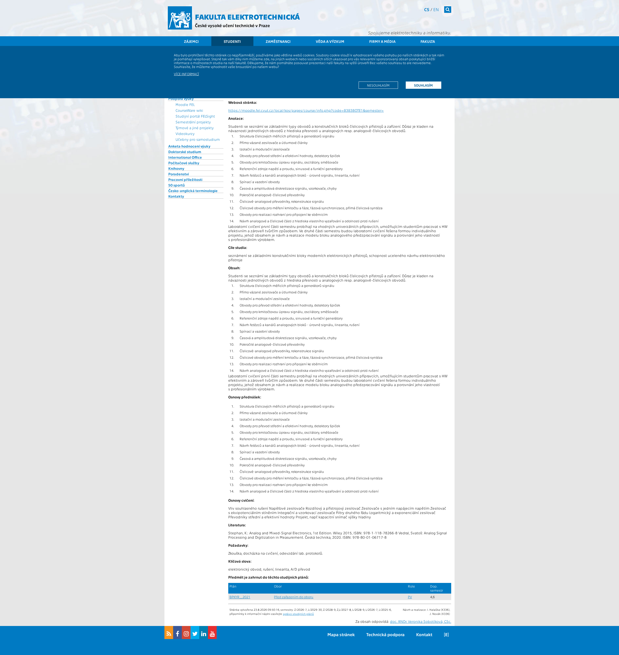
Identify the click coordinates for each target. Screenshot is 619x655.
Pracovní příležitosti (185, 179)
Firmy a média (382, 41)
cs (426, 9)
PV (410, 597)
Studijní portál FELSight (195, 116)
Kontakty (176, 196)
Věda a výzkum (330, 41)
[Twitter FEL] (195, 632)
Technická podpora (385, 634)
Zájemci (191, 41)
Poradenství (178, 174)
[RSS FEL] (168, 632)
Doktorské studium (184, 151)
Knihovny (176, 168)
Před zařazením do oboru (293, 597)
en (436, 9)
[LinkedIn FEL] (203, 632)
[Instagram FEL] (186, 632)
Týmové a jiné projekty (195, 128)
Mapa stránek (341, 634)
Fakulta (427, 41)
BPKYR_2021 (239, 597)
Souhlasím (423, 85)
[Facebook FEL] (177, 632)
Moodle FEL (185, 104)
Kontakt (424, 634)
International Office (185, 157)
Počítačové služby (183, 163)
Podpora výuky (181, 98)
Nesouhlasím (378, 85)
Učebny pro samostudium (198, 139)
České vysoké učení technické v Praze (232, 25)
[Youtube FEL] (212, 632)
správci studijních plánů (298, 613)
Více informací (186, 74)
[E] (446, 634)
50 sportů (176, 185)
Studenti (232, 41)
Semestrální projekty (193, 122)
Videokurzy (185, 133)
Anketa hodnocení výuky (189, 146)
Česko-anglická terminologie (193, 190)
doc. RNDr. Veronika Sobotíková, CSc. (420, 621)
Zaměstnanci (278, 41)
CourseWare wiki (189, 110)
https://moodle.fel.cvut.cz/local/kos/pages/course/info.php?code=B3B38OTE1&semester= (306, 110)
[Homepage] (180, 18)
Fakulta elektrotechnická (247, 16)
